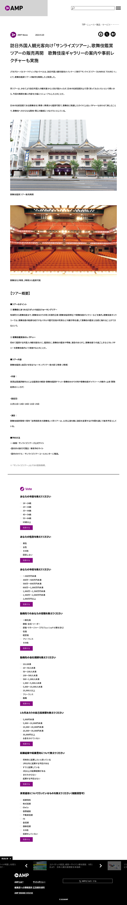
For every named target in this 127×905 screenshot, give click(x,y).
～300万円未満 (29, 576)
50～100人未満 (29, 671)
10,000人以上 (29, 690)
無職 (25, 698)
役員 (25, 631)
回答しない (27, 554)
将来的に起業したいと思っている (37, 759)
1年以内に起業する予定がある (36, 763)
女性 (25, 547)
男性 (25, 543)
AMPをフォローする (88, 881)
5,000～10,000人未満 (32, 686)
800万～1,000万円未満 (33, 587)
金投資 (26, 822)
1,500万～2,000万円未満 (34, 595)
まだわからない (29, 774)
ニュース (91, 24)
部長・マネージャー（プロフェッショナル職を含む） (43, 627)
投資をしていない (30, 834)
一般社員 (27, 620)
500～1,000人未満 (31, 679)
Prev (27, 865)
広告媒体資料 (39, 887)
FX (24, 819)
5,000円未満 (28, 719)
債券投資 (27, 826)
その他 (25, 551)
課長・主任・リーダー (31, 624)
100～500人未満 (30, 675)
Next (100, 865)
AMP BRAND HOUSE (24, 892)
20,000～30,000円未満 (33, 730)
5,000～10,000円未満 (32, 723)
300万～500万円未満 (32, 580)
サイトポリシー (39, 881)
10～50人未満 (29, 668)
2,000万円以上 (29, 598)
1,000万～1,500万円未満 (34, 591)
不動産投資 (28, 815)
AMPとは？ (19, 881)
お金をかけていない (31, 738)
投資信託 (27, 800)
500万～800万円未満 (32, 583)
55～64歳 (27, 518)
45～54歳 (27, 514)
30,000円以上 (29, 734)
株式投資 (27, 803)
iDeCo (26, 807)
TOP (83, 24)
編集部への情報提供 (23, 887)
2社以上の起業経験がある (34, 771)
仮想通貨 (27, 811)
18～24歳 (27, 503)
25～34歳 (27, 507)
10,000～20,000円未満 (33, 727)
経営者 (26, 635)
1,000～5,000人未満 (32, 683)
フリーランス (28, 639)
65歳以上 (27, 522)
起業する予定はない (31, 778)
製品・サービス (103, 24)
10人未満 (27, 664)
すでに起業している (31, 767)
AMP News (23, 34)
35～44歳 (27, 510)
